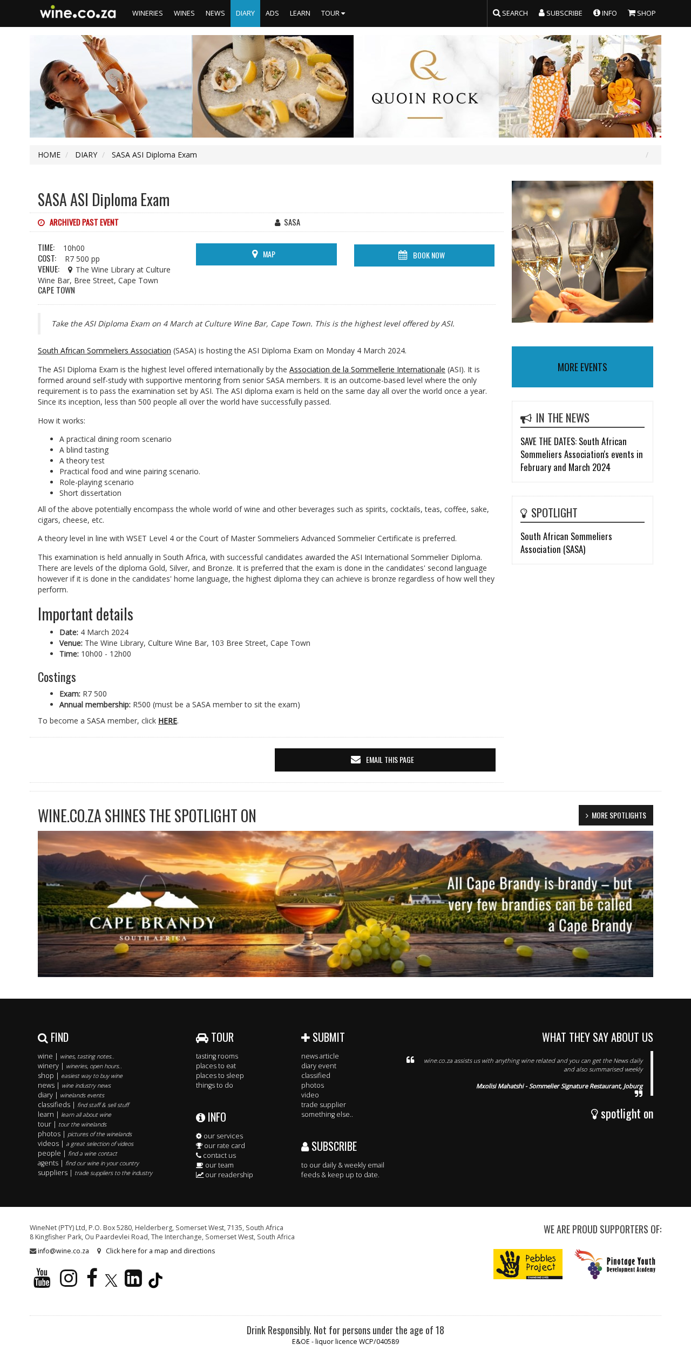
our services (222, 1136)
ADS (272, 13)
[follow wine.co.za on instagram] (68, 1282)
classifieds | (83, 1104)
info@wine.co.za (63, 1250)
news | (74, 1085)
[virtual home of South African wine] (78, 13)
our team (219, 1165)
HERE (167, 720)
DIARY (245, 13)
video (310, 1095)
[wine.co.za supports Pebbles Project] (528, 1263)
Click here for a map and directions (160, 1250)
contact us (218, 1155)
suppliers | (95, 1172)
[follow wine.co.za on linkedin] (133, 1282)
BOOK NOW (429, 255)
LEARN (300, 13)
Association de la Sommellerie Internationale (367, 369)
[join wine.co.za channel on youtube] (42, 1282)
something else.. (327, 1114)
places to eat (216, 1065)
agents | (88, 1163)
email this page (390, 759)
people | (77, 1153)
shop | (80, 1075)
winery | (80, 1065)
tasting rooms (217, 1056)
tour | (72, 1124)
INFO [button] (608, 13)
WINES (184, 13)
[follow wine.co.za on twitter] (111, 1282)
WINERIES (147, 13)
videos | (85, 1143)
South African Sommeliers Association (104, 350)
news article (320, 1056)
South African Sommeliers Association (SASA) (566, 542)
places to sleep (220, 1075)
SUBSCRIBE (333, 1146)
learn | (74, 1114)
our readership (228, 1174)
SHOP (645, 13)
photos (312, 1085)
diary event (318, 1065)
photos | (85, 1133)
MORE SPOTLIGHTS (619, 815)
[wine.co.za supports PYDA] (615, 1263)
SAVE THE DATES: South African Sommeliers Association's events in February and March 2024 (581, 454)
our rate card (223, 1145)
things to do (214, 1085)
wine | (76, 1056)
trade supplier (323, 1104)
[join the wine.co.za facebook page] (92, 1282)
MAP (269, 254)
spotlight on (625, 1113)
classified (315, 1075)
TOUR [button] (331, 13)
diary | (71, 1095)
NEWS (215, 13)
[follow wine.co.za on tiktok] (155, 1282)
